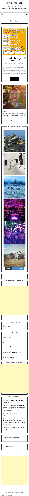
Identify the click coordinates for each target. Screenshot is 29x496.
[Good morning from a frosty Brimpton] (15, 187)
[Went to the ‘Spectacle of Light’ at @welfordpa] (15, 232)
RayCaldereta (6, 400)
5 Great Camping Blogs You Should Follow (13, 346)
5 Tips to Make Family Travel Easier (11, 341)
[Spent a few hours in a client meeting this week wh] (15, 141)
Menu (26, 14)
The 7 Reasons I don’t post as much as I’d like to (14, 336)
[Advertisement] (14, 300)
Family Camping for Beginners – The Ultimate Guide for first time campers (14, 422)
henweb (5, 111)
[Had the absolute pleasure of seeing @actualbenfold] (15, 210)
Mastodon (7, 446)
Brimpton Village (9, 437)
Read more (14, 78)
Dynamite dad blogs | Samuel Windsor (12, 427)
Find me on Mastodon (6, 495)
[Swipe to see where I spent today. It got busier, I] (15, 164)
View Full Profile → (7, 120)
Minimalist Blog (11, 492)
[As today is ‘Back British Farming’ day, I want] (15, 255)
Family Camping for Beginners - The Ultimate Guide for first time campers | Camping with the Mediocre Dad (14, 407)
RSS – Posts (7, 326)
